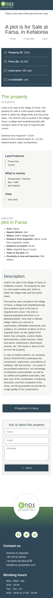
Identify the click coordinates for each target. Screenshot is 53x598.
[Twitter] (26, 535)
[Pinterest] (35, 535)
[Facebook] (18, 535)
